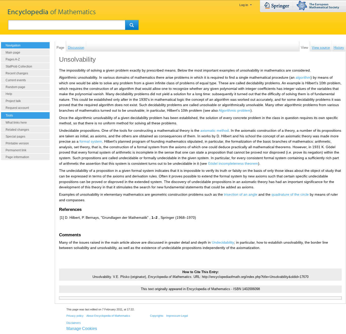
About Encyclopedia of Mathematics (108, 315)
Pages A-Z (13, 59)
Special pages (15, 136)
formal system (91, 141)
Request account (17, 108)
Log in (243, 5)
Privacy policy (75, 315)
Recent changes (17, 73)
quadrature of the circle (290, 194)
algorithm (303, 77)
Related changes (17, 129)
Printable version (17, 143)
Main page (13, 52)
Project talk (13, 101)
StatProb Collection (19, 66)
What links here (16, 122)
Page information (17, 157)
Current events (16, 80)
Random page (15, 87)
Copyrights (156, 315)
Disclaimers (73, 322)
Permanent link (16, 150)
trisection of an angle (240, 194)
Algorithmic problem (235, 110)
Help (9, 94)
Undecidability (223, 242)
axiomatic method (214, 130)
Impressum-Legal (177, 315)
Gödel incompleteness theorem (233, 163)
